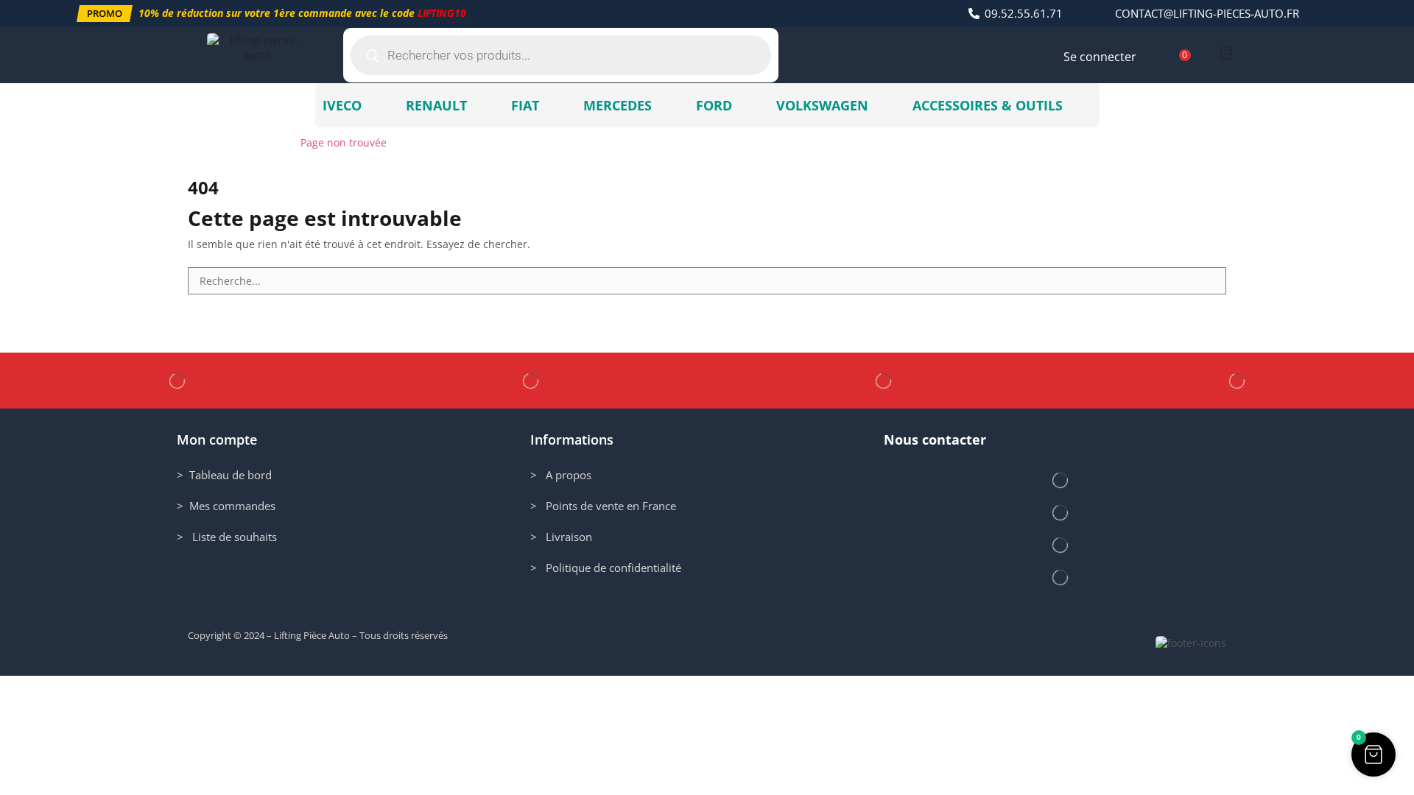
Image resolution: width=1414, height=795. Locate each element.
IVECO (342, 105)
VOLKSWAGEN (822, 105)
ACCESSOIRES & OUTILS (987, 105)
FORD (714, 105)
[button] (105, 13)
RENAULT (436, 105)
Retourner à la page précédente (1147, 142)
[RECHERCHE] (1213, 280)
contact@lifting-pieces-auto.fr (1207, 13)
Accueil (206, 142)
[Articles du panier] (1226, 53)
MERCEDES (617, 105)
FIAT (525, 105)
